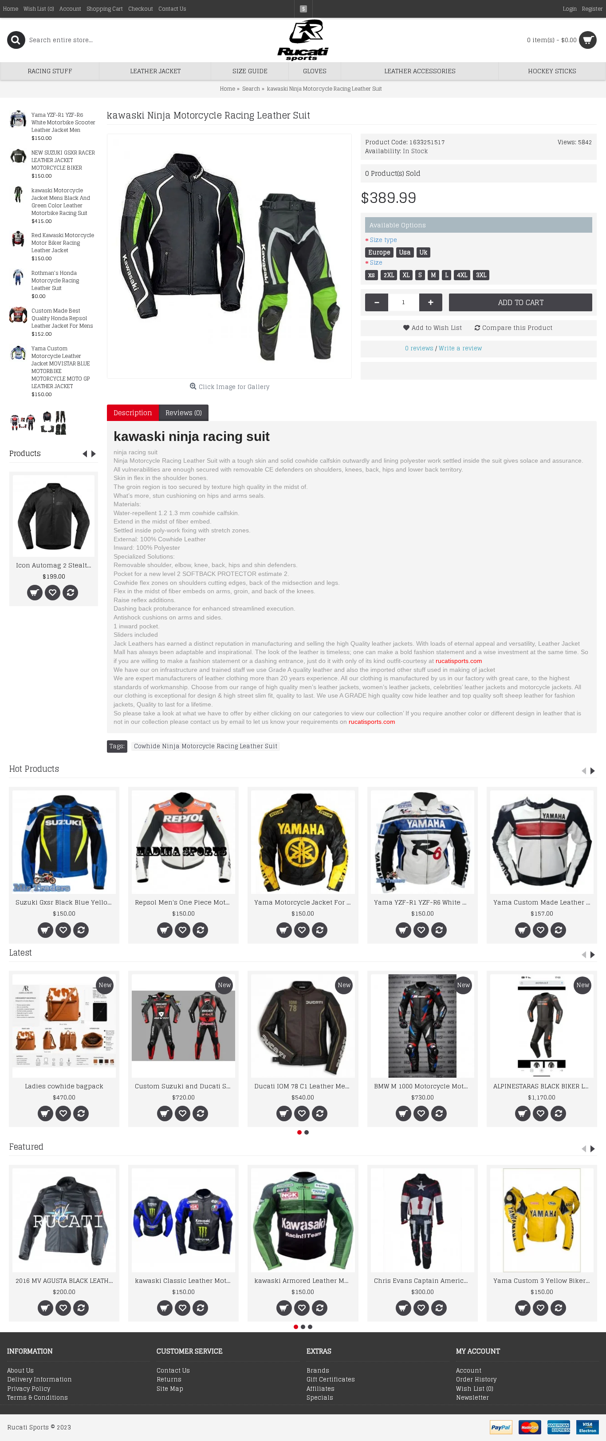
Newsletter (472, 1398)
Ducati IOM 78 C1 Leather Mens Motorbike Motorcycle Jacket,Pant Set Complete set (304, 1086)
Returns (169, 1380)
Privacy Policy (28, 1389)
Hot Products (34, 769)
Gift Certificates (331, 1380)
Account (468, 1371)
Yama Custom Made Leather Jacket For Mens (543, 902)
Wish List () (474, 1389)
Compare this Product (517, 327)
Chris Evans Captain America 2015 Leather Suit (424, 1280)
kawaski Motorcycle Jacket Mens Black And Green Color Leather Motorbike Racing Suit (60, 202)
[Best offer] (22, 422)
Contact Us (173, 1371)
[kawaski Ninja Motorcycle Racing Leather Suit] (229, 256)
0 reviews (419, 348)
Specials (320, 1398)
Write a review (460, 348)
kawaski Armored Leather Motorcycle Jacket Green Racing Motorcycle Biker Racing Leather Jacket (304, 1280)
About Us (20, 1371)
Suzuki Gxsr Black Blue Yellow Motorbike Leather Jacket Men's (66, 902)
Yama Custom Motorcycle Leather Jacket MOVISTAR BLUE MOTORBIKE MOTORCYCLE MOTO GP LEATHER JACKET (60, 368)
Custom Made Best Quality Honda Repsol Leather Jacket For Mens (62, 318)
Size (376, 263)
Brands (318, 1371)
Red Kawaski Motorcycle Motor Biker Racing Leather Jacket (62, 243)
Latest (20, 952)
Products (25, 453)
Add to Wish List (437, 327)
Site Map (170, 1389)
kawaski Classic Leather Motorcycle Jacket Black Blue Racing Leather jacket (185, 1280)
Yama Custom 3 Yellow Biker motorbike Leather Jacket (543, 1280)
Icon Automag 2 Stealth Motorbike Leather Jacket (55, 565)
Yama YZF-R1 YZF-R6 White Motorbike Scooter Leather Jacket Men (63, 123)
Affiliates (320, 1389)
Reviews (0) (183, 413)
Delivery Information (39, 1380)
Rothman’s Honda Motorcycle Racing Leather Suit (55, 281)
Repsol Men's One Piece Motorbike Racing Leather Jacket (185, 902)
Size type (383, 240)
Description (133, 413)
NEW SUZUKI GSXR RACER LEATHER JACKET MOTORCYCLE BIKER (63, 160)
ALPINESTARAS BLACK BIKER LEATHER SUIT (543, 1086)
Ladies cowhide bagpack (64, 1086)
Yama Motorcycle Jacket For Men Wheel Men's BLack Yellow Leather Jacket (304, 902)
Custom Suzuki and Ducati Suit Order (185, 1086)
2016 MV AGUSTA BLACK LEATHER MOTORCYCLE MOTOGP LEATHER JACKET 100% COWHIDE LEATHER (66, 1280)
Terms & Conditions (37, 1398)
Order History (476, 1380)
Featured (26, 1146)
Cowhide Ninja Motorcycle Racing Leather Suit (205, 746)
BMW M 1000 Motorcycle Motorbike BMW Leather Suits (424, 1086)
